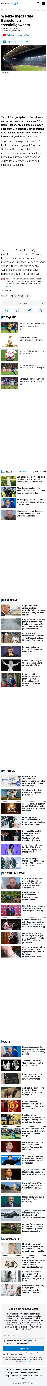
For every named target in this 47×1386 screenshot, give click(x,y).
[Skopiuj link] (29, 310)
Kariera (36, 1370)
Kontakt (10, 1370)
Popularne (23, 471)
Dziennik (4, 10)
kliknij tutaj (27, 1361)
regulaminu (33, 1341)
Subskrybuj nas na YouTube (18, 35)
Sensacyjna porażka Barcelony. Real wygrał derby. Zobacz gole (32, 381)
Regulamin (13, 1373)
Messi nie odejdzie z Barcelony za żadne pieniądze (32, 366)
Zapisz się (23, 1348)
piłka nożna (17, 296)
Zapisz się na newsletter (17, 42)
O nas (18, 1370)
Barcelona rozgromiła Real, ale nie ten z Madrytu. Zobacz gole (32, 326)
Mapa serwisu (12, 1375)
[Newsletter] (6, 310)
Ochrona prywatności (29, 1373)
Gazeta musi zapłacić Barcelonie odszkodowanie (31, 338)
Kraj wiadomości (38, 471)
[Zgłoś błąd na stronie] (41, 310)
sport (12, 10)
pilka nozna (21, 10)
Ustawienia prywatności (31, 1375)
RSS (23, 1378)
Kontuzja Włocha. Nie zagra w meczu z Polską (32, 352)
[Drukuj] (18, 310)
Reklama (27, 1370)
